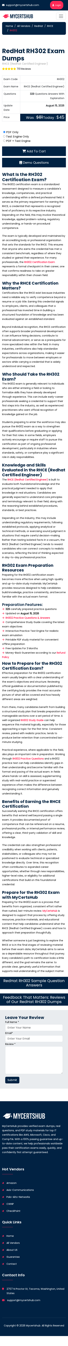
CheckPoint (13, 1211)
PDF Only (12, 132)
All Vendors (23, 26)
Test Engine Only (17, 136)
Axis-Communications (20, 1190)
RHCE (50, 26)
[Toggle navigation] (61, 16)
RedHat (38, 26)
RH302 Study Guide (32, 720)
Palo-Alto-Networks (18, 1197)
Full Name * (12, 1022)
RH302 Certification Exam (39, 262)
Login (58, 5)
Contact (11, 1264)
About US (11, 1250)
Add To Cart (36, 151)
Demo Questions (35, 162)
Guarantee (13, 1257)
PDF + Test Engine (18, 141)
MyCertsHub (50, 911)
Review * (10, 1044)
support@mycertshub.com (22, 5)
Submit (12, 1080)
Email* (9, 1033)
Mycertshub (33, 1325)
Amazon (11, 1183)
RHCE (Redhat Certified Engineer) (27, 479)
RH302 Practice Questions (28, 758)
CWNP (10, 1204)
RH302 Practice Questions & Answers (28, 618)
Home (9, 26)
